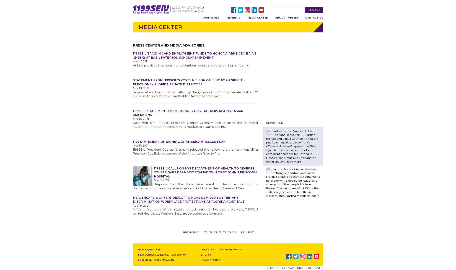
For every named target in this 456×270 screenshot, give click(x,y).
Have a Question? (149, 249)
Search (314, 10)
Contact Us (314, 17)
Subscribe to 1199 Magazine (156, 259)
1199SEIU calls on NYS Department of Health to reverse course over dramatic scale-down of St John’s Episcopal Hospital (206, 172)
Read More (293, 161)
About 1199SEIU (286, 17)
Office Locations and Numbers (221, 249)
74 (210, 232)
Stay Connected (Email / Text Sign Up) (162, 254)
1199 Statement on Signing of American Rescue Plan (179, 141)
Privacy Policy (210, 259)
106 (243, 232)
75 (215, 232)
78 (229, 232)
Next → (252, 232)
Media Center (257, 17)
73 (205, 232)
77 (224, 232)
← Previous (188, 232)
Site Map (206, 254)
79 (234, 232)
